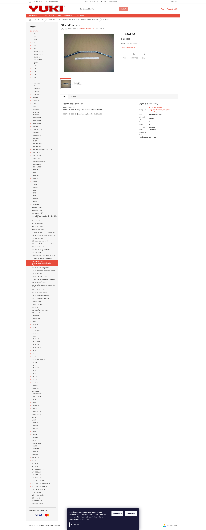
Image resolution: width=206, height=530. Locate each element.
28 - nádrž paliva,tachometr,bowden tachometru (43, 286)
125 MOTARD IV (36, 167)
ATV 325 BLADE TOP (38, 475)
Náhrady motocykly (38, 495)
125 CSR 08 (35, 112)
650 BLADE (35, 455)
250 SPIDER (35, 426)
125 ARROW (35, 100)
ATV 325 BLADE (36, 478)
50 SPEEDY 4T (36, 89)
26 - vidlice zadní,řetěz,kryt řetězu (43, 279)
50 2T (33, 34)
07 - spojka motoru (38, 227)
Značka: (100, 29)
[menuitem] (32, 15)
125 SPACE (35, 202)
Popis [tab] (64, 96)
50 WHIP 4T (35, 95)
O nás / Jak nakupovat (92, 2)
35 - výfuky (35, 307)
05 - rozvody (36, 221)
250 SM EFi (35, 423)
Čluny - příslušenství (38, 489)
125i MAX (34, 351)
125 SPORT (35, 316)
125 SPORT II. (36, 319)
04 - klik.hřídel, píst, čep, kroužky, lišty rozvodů (44, 217)
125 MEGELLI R (36, 164)
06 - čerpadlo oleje (38, 224)
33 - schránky (36, 301)
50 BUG (34, 37)
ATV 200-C (35, 463)
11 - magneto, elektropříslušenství (43, 235)
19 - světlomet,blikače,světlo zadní (43, 255)
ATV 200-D (35, 466)
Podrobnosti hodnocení (86, 29)
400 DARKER (35, 452)
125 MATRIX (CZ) (37, 152)
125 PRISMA (35, 170)
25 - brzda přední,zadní (39, 276)
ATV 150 (34, 460)
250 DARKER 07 (36, 411)
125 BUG (34, 103)
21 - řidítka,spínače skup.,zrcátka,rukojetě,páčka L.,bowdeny (41, 263)
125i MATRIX (35, 345)
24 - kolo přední (37, 274)
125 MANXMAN (36, 147)
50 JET (34, 48)
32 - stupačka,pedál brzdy (40, 298)
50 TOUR (34, 86)
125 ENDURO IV (36, 124)
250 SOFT (35, 437)
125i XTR (34, 377)
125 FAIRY (35, 126)
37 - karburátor (37, 313)
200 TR (34, 400)
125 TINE (34, 327)
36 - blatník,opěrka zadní (40, 310)
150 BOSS (35, 385)
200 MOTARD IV (36, 397)
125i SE (34, 356)
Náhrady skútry (37, 498)
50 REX (34, 77)
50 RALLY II (35, 74)
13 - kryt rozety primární (40, 241)
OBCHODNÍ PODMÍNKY (110, 2)
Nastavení (75, 525)
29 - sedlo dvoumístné (39, 290)
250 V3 (34, 432)
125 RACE (35, 173)
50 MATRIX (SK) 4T (37, 54)
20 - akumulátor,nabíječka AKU (42, 258)
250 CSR (34, 408)
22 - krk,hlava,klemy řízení (40, 268)
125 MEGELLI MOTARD (39, 161)
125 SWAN (35, 324)
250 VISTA (35, 440)
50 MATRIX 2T (36, 57)
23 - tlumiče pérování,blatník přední (43, 271)
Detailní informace (127, 48)
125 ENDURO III (36, 121)
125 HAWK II (35, 138)
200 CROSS (35, 391)
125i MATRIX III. (36, 348)
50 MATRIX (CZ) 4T (37, 51)
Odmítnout (117, 513)
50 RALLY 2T (35, 69)
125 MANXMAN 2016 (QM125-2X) (42, 150)
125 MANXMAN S (37, 144)
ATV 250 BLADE (36, 472)
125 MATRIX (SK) (37, 155)
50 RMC (34, 45)
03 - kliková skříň (37, 213)
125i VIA (34, 371)
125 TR (34, 193)
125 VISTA (35, 333)
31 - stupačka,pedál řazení (40, 296)
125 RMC (34, 184)
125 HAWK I (35, 132)
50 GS (33, 43)
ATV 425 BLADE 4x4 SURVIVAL (41, 484)
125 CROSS (35, 109)
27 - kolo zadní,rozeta (39, 282)
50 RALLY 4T (35, 71)
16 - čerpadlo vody (38, 247)
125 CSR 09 (35, 115)
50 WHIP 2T (35, 92)
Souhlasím (131, 513)
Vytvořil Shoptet (172, 525)
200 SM (34, 403)
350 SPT (34, 446)
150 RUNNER (35, 388)
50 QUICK (35, 63)
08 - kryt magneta (38, 229)
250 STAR (35, 429)
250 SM (34, 420)
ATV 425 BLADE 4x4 (38, 481)
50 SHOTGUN (36, 83)
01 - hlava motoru (37, 207)
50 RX (33, 80)
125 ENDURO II (36, 118)
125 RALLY (35, 178)
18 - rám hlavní (36, 253)
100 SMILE (35, 98)
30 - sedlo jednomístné (39, 293)
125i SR (34, 365)
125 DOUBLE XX (36, 135)
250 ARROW (35, 406)
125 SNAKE (35, 199)
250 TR (34, 417)
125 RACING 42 (36, 176)
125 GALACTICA (37, 129)
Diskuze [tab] (73, 96)
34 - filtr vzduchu (37, 304)
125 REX (34, 181)
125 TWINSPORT (37, 330)
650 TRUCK (35, 458)
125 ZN (34, 336)
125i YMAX (35, 382)
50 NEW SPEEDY (37, 60)
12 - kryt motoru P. (38, 238)
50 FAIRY (34, 40)
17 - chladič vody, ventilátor (41, 250)
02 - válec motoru (37, 210)
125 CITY (34, 106)
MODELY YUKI (34, 31)
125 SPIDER (35, 204)
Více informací (85, 519)
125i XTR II (35, 379)
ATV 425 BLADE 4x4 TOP (39, 486)
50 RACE (34, 66)
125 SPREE (35, 322)
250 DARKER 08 (36, 414)
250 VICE (34, 434)
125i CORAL (35, 339)
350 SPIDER (35, 449)
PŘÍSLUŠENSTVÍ (37, 501)
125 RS (34, 190)
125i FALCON (36, 342)
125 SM (34, 196)
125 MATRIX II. (36, 158)
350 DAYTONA (36, 443)
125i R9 (34, 353)
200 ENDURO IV (36, 394)
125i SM (34, 362)
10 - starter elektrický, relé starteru (43, 232)
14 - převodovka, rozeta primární (43, 244)
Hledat (123, 9)
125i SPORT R (36, 368)
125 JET (34, 141)
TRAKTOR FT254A (37, 504)
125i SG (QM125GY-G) (38, 359)
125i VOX (34, 374)
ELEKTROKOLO (36, 492)
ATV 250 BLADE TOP (38, 469)
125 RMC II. (35, 187)
